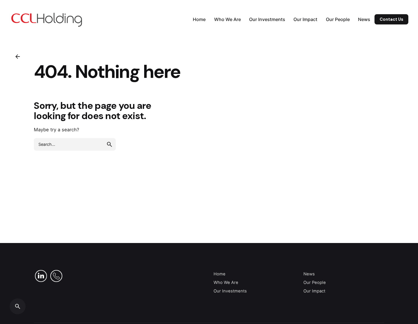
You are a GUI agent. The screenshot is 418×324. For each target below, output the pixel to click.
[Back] (18, 57)
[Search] (18, 306)
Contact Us (391, 19)
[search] (109, 144)
